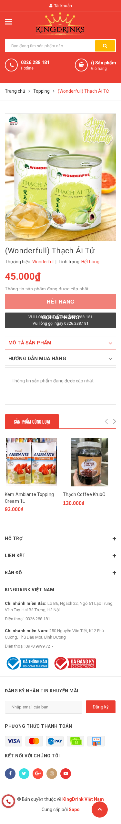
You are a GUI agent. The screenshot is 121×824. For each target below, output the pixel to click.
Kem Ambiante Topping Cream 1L (29, 498)
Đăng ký (101, 706)
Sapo (74, 809)
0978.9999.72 (37, 646)
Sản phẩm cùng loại (32, 421)
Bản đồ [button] (13, 572)
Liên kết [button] (15, 555)
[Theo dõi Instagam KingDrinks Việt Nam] (51, 773)
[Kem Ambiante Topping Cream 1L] (31, 462)
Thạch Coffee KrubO (84, 494)
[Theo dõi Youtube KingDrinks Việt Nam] (65, 773)
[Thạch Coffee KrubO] (89, 462)
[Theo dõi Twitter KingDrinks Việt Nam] (24, 773)
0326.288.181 (35, 62)
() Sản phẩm (103, 65)
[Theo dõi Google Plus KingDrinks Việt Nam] (38, 773)
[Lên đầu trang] (100, 809)
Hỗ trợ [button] (14, 538)
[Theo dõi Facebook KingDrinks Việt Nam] (10, 773)
